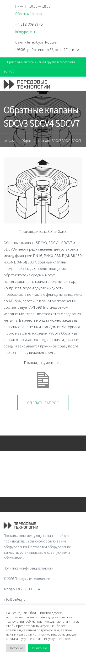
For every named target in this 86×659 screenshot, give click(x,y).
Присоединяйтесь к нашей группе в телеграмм (41, 62)
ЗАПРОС (9, 72)
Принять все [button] (39, 648)
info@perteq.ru (26, 31)
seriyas (9, 140)
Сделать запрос (43, 402)
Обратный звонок (29, 13)
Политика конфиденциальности (28, 568)
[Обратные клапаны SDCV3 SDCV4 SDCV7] (43, 190)
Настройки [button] (16, 648)
